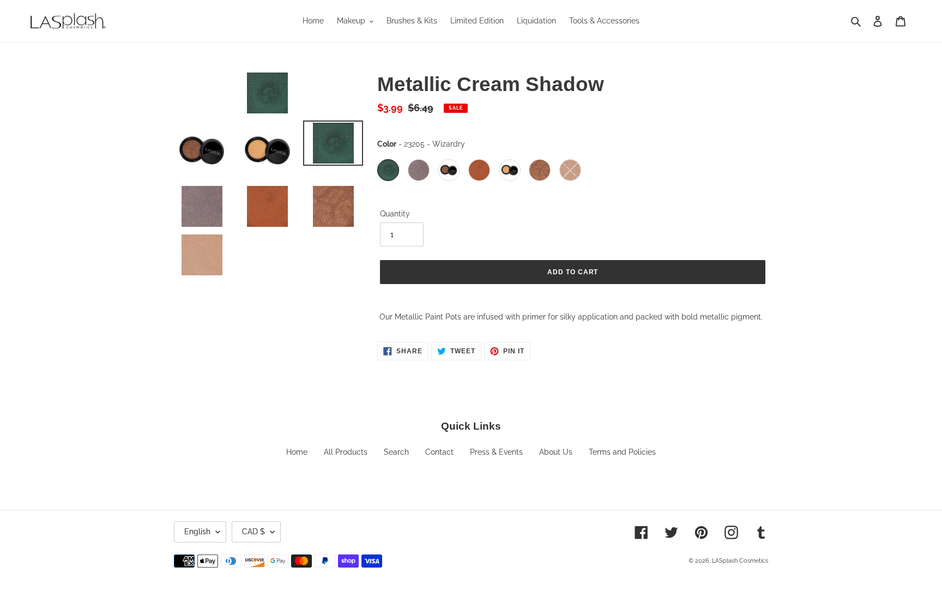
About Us (555, 452)
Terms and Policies (622, 452)
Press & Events (496, 452)
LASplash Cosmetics (740, 560)
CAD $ (253, 531)
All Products (345, 452)
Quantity (395, 213)
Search (396, 452)
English (197, 531)
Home (296, 452)
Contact (439, 452)
